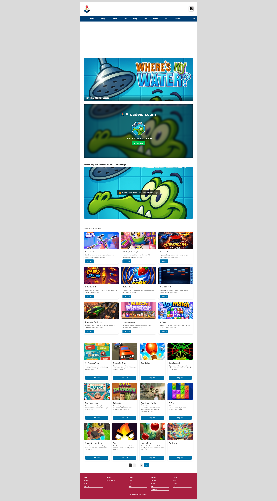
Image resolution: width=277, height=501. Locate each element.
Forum (155, 19)
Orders (153, 483)
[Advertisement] (138, 41)
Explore (131, 477)
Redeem (153, 477)
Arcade (131, 480)
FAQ (166, 19)
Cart (152, 486)
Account (153, 480)
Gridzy (114, 19)
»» (146, 465)
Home (92, 19)
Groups (86, 480)
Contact (177, 19)
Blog (135, 19)
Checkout (154, 489)
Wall (125, 19)
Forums (108, 477)
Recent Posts (110, 480)
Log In (86, 483)
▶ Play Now (138, 143)
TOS (174, 486)
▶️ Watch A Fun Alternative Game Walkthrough (138, 192)
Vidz (145, 19)
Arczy (103, 19)
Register (87, 486)
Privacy (175, 483)
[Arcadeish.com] (87, 9)
